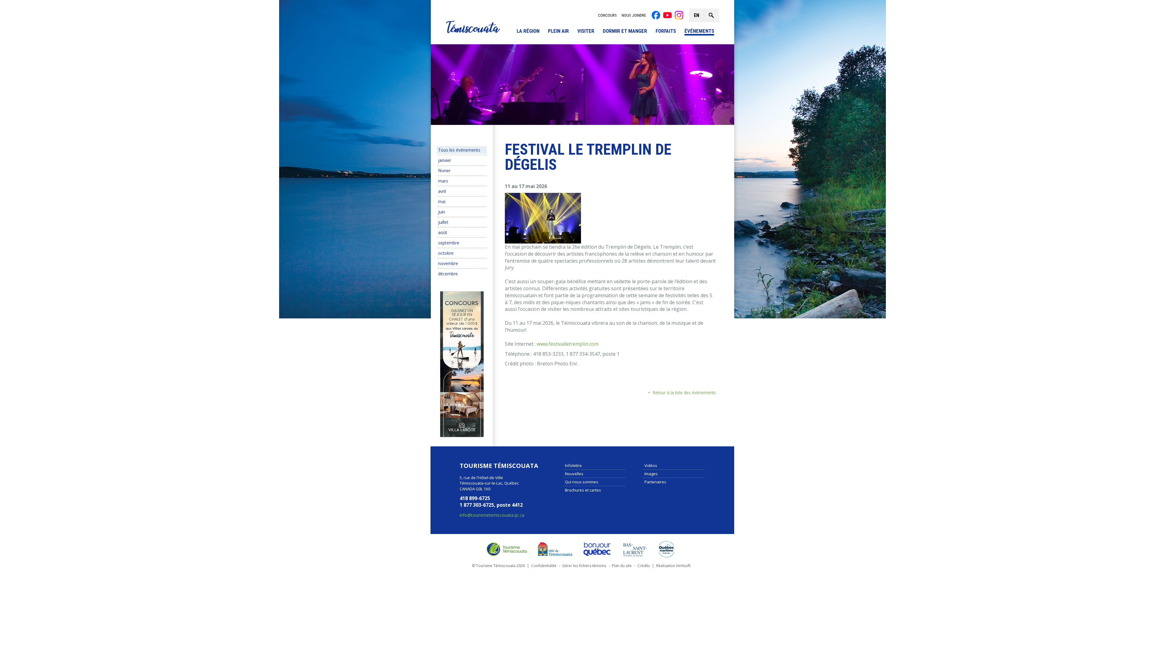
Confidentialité (543, 565)
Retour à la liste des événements (684, 392)
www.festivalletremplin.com (568, 344)
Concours (607, 15)
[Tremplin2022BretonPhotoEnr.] (543, 217)
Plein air (558, 31)
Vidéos (650, 465)
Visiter (585, 31)
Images (651, 473)
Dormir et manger (625, 31)
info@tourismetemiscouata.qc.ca (492, 515)
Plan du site (622, 565)
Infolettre (573, 465)
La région (528, 31)
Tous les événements (459, 150)
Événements (699, 31)
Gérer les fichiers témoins (584, 565)
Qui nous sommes (581, 482)
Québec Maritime (666, 549)
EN (696, 15)
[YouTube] (667, 15)
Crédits (643, 565)
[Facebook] (656, 15)
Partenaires (655, 482)
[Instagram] (679, 15)
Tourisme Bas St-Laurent (635, 549)
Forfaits (666, 31)
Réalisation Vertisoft (673, 565)
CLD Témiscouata (553, 549)
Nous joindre (634, 15)
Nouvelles (574, 473)
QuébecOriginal (597, 549)
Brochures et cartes (583, 490)
